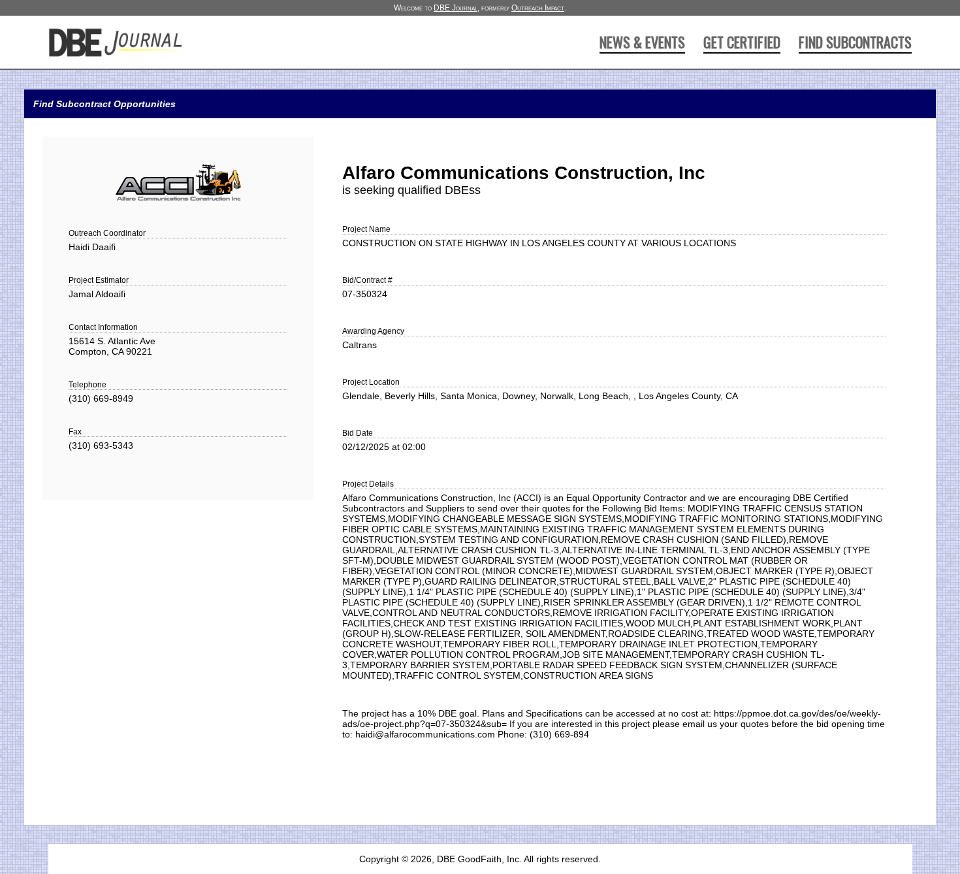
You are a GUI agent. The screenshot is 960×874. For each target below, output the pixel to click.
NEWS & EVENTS (642, 41)
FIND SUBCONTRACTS (855, 41)
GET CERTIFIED (741, 41)
